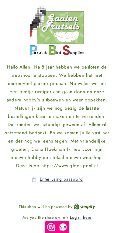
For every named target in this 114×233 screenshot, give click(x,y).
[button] (57, 179)
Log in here (81, 217)
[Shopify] (84, 207)
